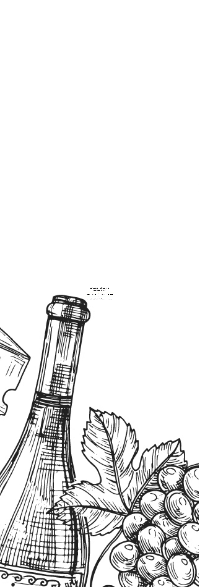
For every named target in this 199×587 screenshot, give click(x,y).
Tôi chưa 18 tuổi (106, 294)
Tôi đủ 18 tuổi (91, 294)
